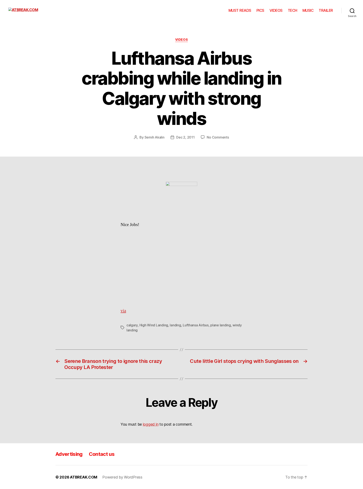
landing (175, 325)
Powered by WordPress (122, 477)
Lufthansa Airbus (196, 325)
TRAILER (326, 10)
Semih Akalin (154, 137)
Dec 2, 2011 (185, 137)
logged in (151, 424)
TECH (292, 10)
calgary (132, 325)
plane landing (220, 325)
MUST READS (240, 10)
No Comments (218, 137)
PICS (260, 10)
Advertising (69, 454)
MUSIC (308, 10)
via (123, 311)
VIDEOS (276, 10)
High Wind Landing (153, 325)
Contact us (101, 454)
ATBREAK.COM (83, 477)
